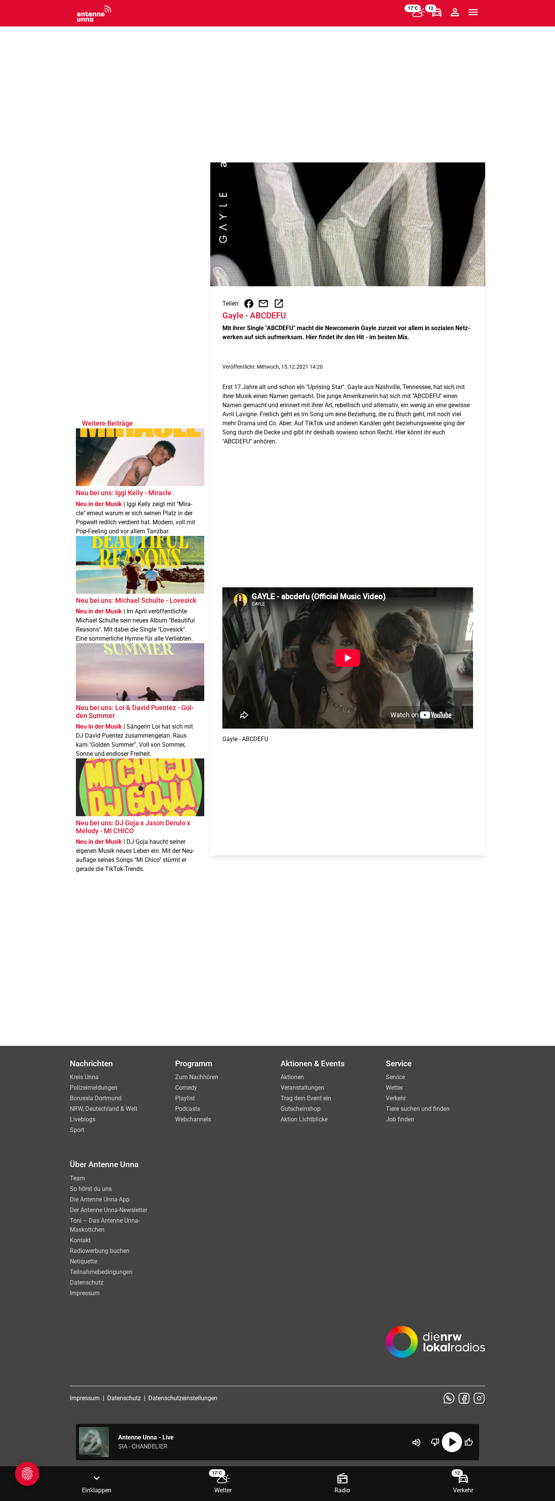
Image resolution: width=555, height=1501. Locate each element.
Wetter (394, 1087)
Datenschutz (86, 1282)
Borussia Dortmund (96, 1098)
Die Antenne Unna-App (100, 1199)
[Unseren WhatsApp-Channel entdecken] (449, 1398)
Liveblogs (83, 1119)
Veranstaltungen (302, 1087)
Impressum (85, 1293)
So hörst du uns (91, 1188)
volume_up (416, 1442)
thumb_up (468, 1442)
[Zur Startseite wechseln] (94, 13)
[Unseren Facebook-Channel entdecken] (464, 1398)
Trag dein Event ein (306, 1098)
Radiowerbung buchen (100, 1250)
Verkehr (396, 1098)
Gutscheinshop (301, 1108)
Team (77, 1178)
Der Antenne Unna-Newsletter (108, 1210)
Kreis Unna (84, 1077)
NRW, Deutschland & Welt (103, 1108)
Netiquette (83, 1261)
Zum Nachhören (196, 1077)
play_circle (452, 1442)
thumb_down (435, 1442)
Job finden (400, 1119)
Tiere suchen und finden (418, 1108)
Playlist (185, 1098)
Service (395, 1077)
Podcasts (187, 1108)
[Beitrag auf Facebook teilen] (248, 303)
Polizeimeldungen (93, 1087)
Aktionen (292, 1077)
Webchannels (193, 1119)
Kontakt (80, 1240)
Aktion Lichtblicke (304, 1119)
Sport (77, 1129)
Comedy (186, 1087)
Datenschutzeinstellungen (182, 1398)
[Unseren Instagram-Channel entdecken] (479, 1398)
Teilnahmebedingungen (101, 1272)
